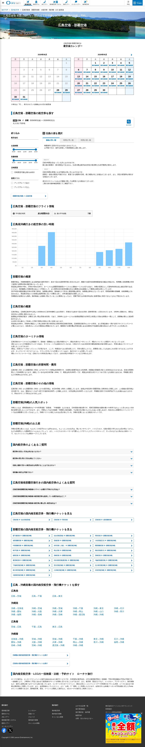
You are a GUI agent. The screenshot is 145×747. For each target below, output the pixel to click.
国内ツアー (6, 723)
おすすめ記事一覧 (82, 706)
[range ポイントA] (14, 149)
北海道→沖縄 (17, 639)
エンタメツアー (7, 726)
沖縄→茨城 (57, 608)
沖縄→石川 (119, 608)
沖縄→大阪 (37, 611)
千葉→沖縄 (78, 639)
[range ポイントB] (36, 149)
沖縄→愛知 (16, 611)
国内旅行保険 (33, 720)
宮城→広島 (16, 627)
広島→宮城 (16, 596)
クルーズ (31, 717)
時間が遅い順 (86, 140)
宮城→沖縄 (37, 639)
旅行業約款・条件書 (83, 712)
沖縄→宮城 (37, 608)
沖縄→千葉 (78, 608)
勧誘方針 (79, 715)
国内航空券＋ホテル (9, 720)
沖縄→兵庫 (57, 611)
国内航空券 (6, 710)
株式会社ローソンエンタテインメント (119, 706)
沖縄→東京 (99, 608)
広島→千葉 (37, 596)
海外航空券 (56, 710)
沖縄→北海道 (17, 608)
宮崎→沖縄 (37, 645)
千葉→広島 (37, 627)
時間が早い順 (68, 140)
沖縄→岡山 (78, 611)
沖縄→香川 (119, 611)
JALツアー (5, 717)
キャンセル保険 (33, 723)
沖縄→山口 (99, 611)
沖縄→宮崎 (57, 614)
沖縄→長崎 (37, 614)
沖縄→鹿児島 (79, 614)
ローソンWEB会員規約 (114, 712)
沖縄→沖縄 (99, 614)
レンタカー (32, 710)
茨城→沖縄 (57, 639)
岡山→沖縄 (78, 642)
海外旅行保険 (56, 714)
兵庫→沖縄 (57, 642)
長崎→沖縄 (16, 645)
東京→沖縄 (99, 639)
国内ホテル (6, 714)
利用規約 (109, 709)
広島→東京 (57, 596)
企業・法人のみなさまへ (84, 718)
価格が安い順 (51, 140)
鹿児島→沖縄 (58, 645)
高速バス (31, 714)
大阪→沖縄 (37, 642)
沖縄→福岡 (16, 614)
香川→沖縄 (99, 642)
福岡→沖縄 (119, 642)
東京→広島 (57, 627)
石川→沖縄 (119, 639)
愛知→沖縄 (16, 642)
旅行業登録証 (80, 709)
